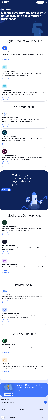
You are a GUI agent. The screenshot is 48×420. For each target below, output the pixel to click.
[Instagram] (46, 417)
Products (29, 2)
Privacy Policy (41, 409)
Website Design (6, 90)
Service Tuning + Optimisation (10, 313)
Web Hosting (6, 294)
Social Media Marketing (9, 155)
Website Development (8, 71)
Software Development (9, 52)
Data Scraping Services (9, 345)
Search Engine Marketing (9, 136)
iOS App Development (8, 245)
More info (6, 60)
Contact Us (40, 2)
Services (23, 2)
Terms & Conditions (43, 407)
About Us (13, 2)
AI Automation (6, 364)
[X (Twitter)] (43, 417)
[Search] (46, 2)
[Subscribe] (45, 402)
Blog (34, 2)
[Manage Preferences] (2, 417)
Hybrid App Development (9, 264)
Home (2, 407)
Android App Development (9, 226)
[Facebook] (39, 417)
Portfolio (18, 2)
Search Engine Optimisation (10, 117)
